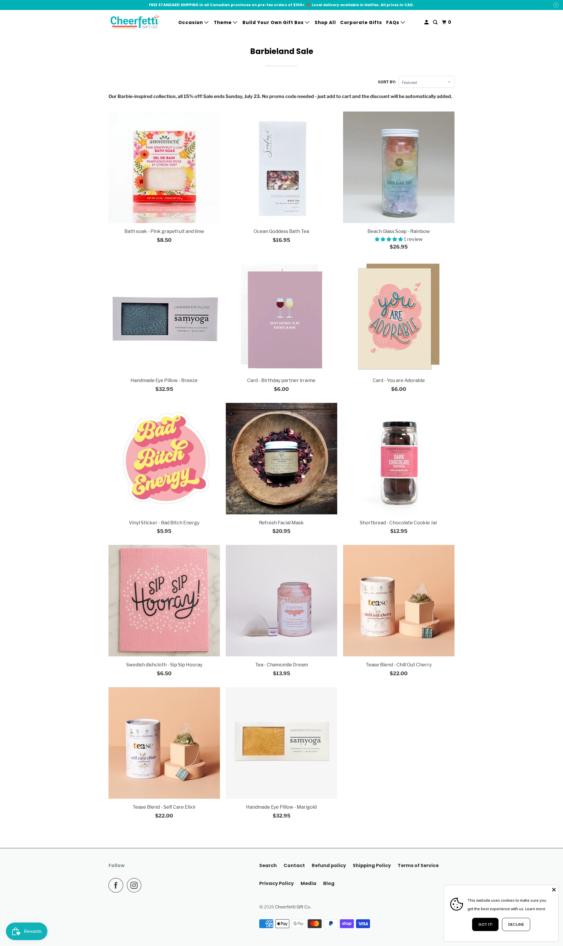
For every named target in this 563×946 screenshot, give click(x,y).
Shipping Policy (372, 865)
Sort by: (387, 82)
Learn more (535, 908)
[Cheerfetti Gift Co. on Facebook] (117, 885)
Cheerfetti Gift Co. (293, 906)
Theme (223, 22)
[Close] (554, 890)
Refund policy (329, 865)
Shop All (325, 22)
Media (308, 883)
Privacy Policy (276, 883)
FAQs (393, 22)
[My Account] (427, 22)
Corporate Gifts (361, 22)
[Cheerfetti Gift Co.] (134, 22)
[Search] (436, 22)
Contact (294, 865)
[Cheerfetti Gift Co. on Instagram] (136, 885)
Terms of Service (418, 865)
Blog (329, 883)
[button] (389, 239)
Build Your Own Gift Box (274, 22)
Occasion (191, 22)
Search (268, 865)
